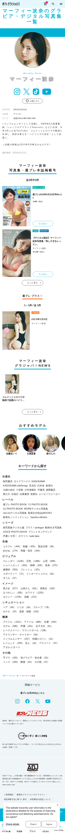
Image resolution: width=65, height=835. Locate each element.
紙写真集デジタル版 (13, 527)
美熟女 (48, 588)
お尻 (50, 561)
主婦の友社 (9, 489)
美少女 (11, 588)
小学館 (19, 489)
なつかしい (13, 592)
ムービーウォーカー (49, 494)
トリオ (24, 607)
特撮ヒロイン (43, 638)
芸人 (31, 643)
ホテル (10, 611)
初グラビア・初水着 (35, 657)
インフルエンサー (17, 638)
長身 (52, 565)
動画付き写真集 (53, 527)
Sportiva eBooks (38, 517)
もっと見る (32, 283)
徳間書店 (50, 489)
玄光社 (32, 485)
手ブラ (11, 657)
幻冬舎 (40, 485)
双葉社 (34, 494)
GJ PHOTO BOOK (13, 508)
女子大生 (44, 626)
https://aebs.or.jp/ (8, 784)
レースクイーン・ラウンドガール (25, 630)
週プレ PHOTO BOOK (15, 504)
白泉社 (14, 494)
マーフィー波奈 (39, 248)
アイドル (33, 621)
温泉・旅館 (29, 611)
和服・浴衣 (31, 550)
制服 (30, 546)
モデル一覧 (14, 676)
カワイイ (35, 592)
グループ (41, 607)
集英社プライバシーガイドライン (31, 795)
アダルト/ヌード (11, 647)
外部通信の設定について (40, 799)
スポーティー (14, 573)
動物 (27, 662)
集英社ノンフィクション (16, 517)
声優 (27, 626)
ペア (9, 607)
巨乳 (34, 561)
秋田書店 (7, 481)
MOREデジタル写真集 (36, 508)
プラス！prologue (35, 527)
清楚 (31, 596)
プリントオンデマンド (40, 531)
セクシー (13, 596)
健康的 (11, 569)
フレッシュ (31, 569)
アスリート (49, 643)
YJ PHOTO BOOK (38, 504)
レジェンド (13, 643)
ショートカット (16, 565)
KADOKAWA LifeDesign (15, 485)
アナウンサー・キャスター (21, 634)
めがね (11, 550)
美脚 (37, 565)
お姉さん (30, 588)
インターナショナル (41, 573)
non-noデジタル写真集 (15, 513)
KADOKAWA (38, 481)
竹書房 (41, 489)
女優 (51, 621)
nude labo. (34, 536)
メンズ (11, 662)
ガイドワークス (22, 481)
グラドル (13, 621)
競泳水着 (46, 546)
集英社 (49, 485)
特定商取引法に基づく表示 (15, 799)
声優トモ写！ (10, 536)
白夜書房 (24, 494)
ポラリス (23, 536)
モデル (11, 626)
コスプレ (12, 546)
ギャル (10, 578)
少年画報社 (30, 489)
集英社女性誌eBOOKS (40, 513)
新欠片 (6, 494)
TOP (4, 676)
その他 (41, 662)
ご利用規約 (8, 795)
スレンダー (14, 561)
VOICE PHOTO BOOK (15, 531)
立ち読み (43, 224)
